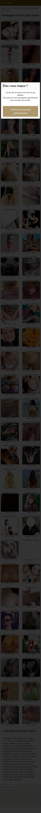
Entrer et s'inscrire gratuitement (20, 111)
